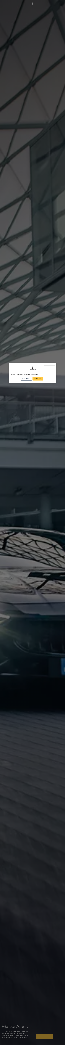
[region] (32, 373)
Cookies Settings (26, 378)
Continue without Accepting (49, 365)
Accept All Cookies (38, 378)
